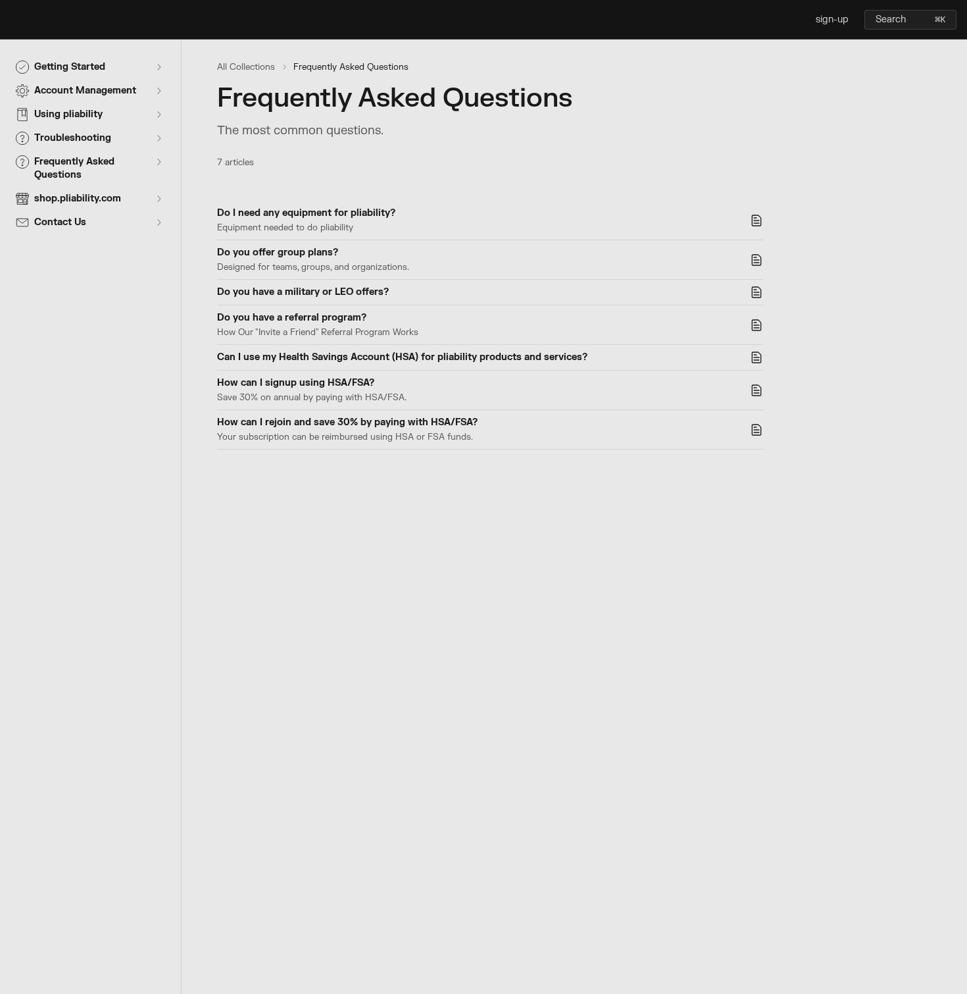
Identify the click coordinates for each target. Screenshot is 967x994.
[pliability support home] (13, 19)
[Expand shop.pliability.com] (158, 199)
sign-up (832, 19)
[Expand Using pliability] (158, 114)
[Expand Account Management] (158, 91)
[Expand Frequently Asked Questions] (158, 162)
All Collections (246, 67)
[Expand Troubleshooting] (158, 138)
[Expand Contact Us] (158, 222)
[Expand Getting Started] (158, 67)
